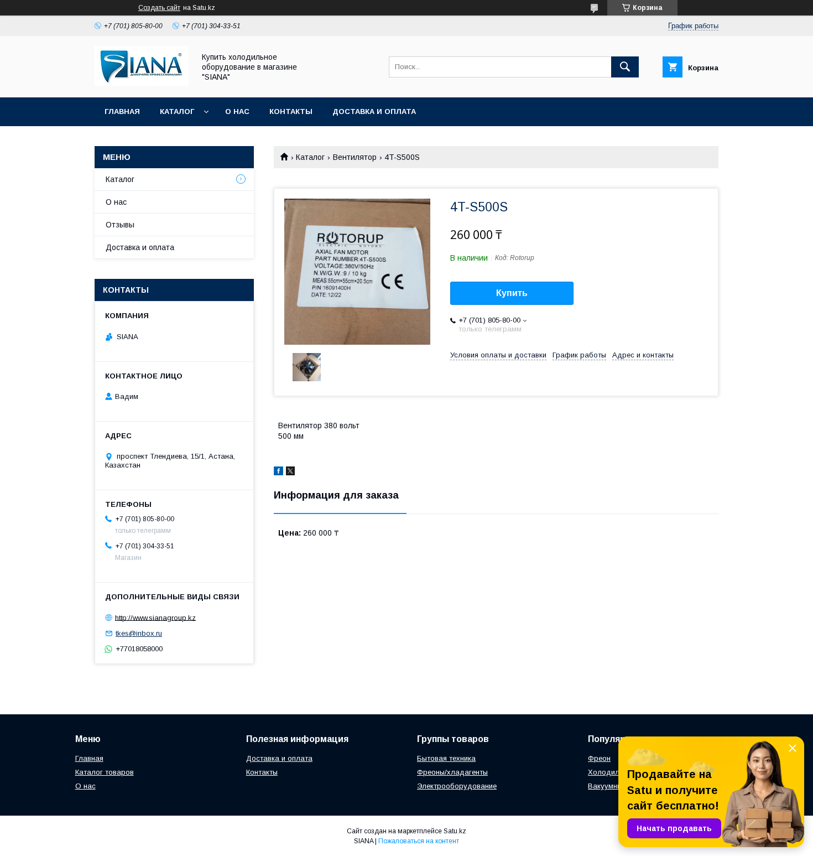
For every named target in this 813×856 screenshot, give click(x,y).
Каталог (177, 111)
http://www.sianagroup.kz (155, 617)
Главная (122, 111)
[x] (290, 472)
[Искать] (625, 66)
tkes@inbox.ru (139, 633)
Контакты (290, 111)
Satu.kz (455, 831)
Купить (512, 293)
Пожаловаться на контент (418, 841)
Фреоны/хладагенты (452, 772)
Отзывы (120, 224)
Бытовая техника (446, 758)
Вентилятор (355, 157)
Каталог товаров (104, 772)
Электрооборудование (457, 786)
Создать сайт (159, 8)
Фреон (599, 758)
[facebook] (278, 472)
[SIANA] (142, 83)
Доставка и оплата (374, 111)
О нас (237, 111)
